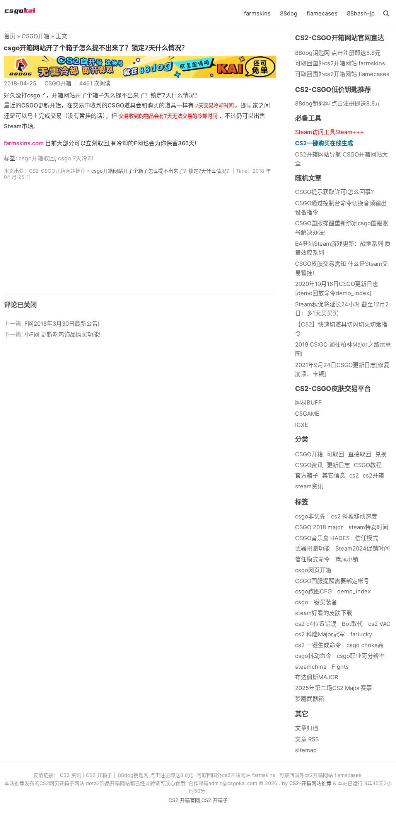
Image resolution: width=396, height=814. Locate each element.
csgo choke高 (365, 645)
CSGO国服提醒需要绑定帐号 (332, 581)
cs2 (354, 475)
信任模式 (366, 538)
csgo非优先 (310, 516)
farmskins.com (24, 143)
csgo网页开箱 (313, 570)
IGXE (301, 424)
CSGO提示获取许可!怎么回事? (334, 192)
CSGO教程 (368, 465)
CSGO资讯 (309, 465)
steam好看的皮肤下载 (323, 613)
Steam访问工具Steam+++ (329, 132)
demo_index (354, 591)
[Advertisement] (140, 240)
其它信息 (333, 475)
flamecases (322, 13)
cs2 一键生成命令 (318, 645)
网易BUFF (308, 402)
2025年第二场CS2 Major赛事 (333, 688)
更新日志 (338, 465)
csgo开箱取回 (37, 158)
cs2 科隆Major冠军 (320, 634)
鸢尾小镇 (346, 559)
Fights (340, 666)
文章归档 (306, 728)
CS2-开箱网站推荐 (310, 783)
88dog (288, 13)
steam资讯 (309, 486)
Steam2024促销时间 (362, 548)
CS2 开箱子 (99, 775)
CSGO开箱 (36, 36)
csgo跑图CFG (313, 591)
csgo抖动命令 (313, 656)
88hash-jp (361, 13)
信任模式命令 (312, 559)
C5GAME (307, 413)
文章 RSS (307, 739)
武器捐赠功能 (312, 548)
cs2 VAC (379, 623)
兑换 (381, 454)
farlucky (361, 634)
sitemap (306, 750)
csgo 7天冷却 (75, 158)
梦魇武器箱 (309, 698)
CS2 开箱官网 (184, 800)
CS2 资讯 (70, 775)
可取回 (335, 454)
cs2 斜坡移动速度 (354, 516)
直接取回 (359, 454)
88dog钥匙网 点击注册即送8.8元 (338, 103)
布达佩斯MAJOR (316, 677)
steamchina (310, 666)
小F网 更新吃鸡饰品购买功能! (62, 334)
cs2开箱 (373, 475)
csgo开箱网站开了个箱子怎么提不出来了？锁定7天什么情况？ (96, 48)
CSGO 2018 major (319, 527)
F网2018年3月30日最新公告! (61, 323)
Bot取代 (352, 623)
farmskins (257, 13)
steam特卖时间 (368, 527)
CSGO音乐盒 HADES (322, 538)
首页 (9, 36)
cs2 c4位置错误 (315, 623)
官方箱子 (306, 475)
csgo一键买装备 (316, 602)
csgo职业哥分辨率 (361, 656)
